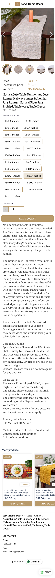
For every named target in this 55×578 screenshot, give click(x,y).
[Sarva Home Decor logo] (17, 4)
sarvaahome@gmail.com (14, 551)
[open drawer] (4, 4)
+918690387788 (9, 544)
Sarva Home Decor (32, 4)
